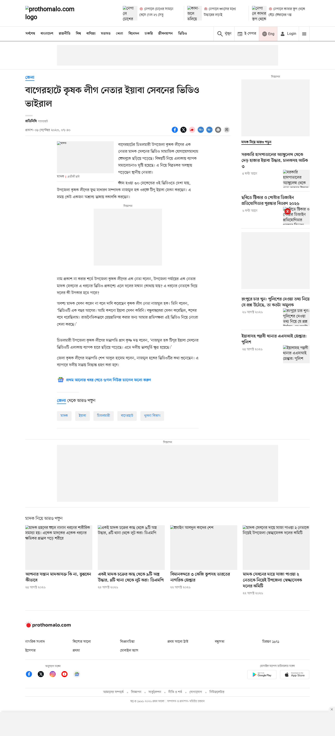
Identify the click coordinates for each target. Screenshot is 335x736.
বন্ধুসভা (219, 641)
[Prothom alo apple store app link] (295, 675)
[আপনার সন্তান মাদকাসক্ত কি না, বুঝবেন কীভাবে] (58, 547)
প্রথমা (76, 650)
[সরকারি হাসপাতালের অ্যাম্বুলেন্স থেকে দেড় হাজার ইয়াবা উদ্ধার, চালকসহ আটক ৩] (296, 179)
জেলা (29, 77)
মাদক (64, 415)
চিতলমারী (103, 415)
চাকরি (149, 34)
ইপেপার (30, 650)
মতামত (106, 34)
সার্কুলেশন (155, 692)
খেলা (119, 34)
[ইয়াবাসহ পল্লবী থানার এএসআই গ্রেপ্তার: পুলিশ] (296, 354)
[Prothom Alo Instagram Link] (55, 674)
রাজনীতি (64, 34)
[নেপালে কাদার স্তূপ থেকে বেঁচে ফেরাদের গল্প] (259, 13)
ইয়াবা (82, 415)
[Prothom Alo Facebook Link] (31, 674)
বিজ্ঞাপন (136, 692)
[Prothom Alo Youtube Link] (67, 674)
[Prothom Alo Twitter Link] (43, 674)
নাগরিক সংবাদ (35, 641)
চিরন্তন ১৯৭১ (270, 641)
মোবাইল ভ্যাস (129, 650)
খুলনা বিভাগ (152, 415)
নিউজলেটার (216, 692)
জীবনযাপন (165, 34)
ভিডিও (182, 34)
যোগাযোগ (195, 692)
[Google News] (77, 675)
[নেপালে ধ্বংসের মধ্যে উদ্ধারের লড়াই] (194, 13)
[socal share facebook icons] (175, 132)
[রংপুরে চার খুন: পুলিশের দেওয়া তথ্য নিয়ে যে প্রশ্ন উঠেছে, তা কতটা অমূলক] (296, 317)
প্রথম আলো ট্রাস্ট (178, 641)
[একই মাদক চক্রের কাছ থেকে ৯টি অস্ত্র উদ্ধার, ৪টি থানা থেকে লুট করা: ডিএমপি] (131, 547)
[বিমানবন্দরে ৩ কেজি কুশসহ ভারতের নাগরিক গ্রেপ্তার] (203, 547)
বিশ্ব (78, 34)
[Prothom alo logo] (48, 626)
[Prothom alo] (56, 13)
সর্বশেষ (30, 34)
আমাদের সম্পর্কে (113, 692)
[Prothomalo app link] (262, 675)
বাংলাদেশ (47, 34)
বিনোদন (134, 34)
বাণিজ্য (90, 34)
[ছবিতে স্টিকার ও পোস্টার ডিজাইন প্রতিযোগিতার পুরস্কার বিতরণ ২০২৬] (296, 216)
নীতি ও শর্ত (175, 692)
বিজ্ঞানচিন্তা (127, 641)
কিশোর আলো (82, 641)
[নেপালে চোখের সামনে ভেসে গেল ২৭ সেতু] (130, 13)
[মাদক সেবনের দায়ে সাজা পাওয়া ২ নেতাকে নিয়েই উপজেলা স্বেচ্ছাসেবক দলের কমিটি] (276, 547)
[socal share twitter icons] (184, 132)
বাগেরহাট (127, 415)
